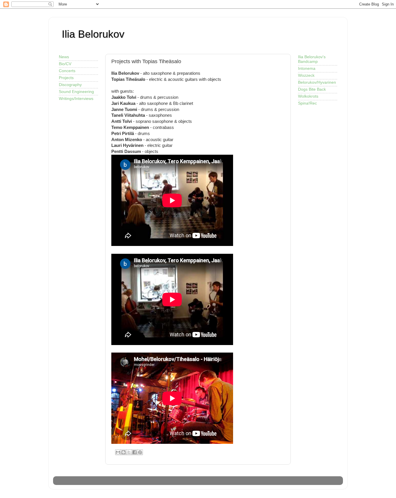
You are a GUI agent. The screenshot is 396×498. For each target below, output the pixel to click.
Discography (70, 85)
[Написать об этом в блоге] (123, 452)
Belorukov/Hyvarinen (317, 82)
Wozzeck (306, 75)
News (64, 57)
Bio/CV (65, 64)
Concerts (67, 71)
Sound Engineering (76, 92)
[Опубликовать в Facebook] (134, 452)
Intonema (306, 68)
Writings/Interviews (76, 98)
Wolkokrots (308, 96)
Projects (66, 78)
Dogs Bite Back (312, 89)
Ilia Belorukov (93, 34)
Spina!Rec (307, 103)
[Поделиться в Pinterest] (140, 452)
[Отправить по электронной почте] (118, 452)
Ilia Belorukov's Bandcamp (312, 59)
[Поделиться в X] (129, 452)
